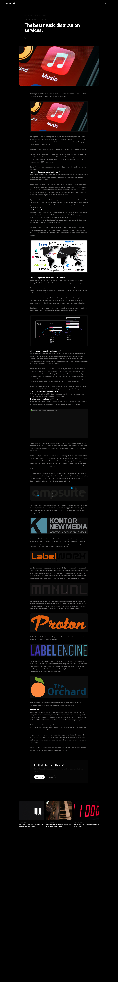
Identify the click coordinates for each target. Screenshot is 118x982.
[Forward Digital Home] (10, 3)
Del (29, 37)
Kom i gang (39, 777)
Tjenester (50, 777)
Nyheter (27, 15)
